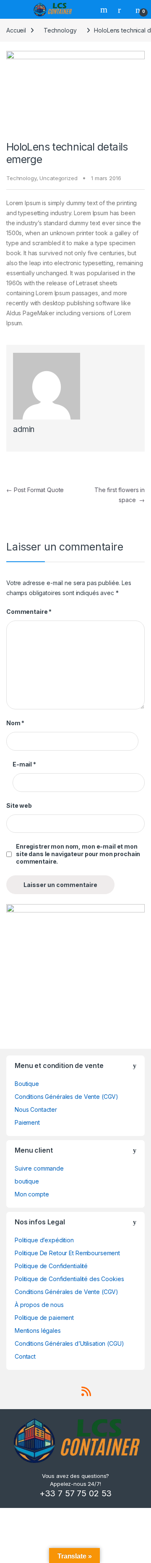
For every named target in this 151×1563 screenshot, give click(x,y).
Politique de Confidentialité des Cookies (69, 1278)
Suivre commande (39, 1168)
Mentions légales (38, 1330)
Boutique (27, 1083)
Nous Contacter (36, 1109)
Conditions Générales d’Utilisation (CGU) (69, 1343)
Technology (60, 30)
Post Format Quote (35, 489)
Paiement (27, 1122)
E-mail (24, 764)
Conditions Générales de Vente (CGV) (66, 1096)
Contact (25, 1356)
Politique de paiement (44, 1317)
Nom (15, 722)
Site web (19, 805)
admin (23, 429)
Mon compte (32, 1194)
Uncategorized (58, 178)
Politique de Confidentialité (51, 1265)
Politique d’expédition (44, 1240)
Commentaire (29, 611)
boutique (27, 1181)
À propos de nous (39, 1304)
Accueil (16, 30)
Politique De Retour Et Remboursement (67, 1252)
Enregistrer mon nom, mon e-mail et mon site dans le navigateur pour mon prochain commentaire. (78, 854)
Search (104, 9)
